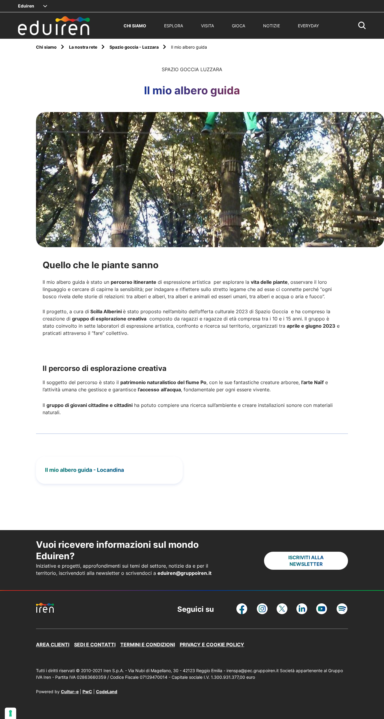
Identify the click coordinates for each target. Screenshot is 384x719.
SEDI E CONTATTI (95, 645)
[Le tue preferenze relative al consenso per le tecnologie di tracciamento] (10, 713)
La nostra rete (83, 47)
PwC (87, 691)
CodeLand (106, 691)
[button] (362, 25)
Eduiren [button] (26, 5)
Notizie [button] (271, 25)
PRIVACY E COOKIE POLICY (212, 645)
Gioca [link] (238, 25)
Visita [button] (207, 25)
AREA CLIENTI (52, 645)
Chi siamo (47, 47)
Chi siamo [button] (135, 25)
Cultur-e (70, 691)
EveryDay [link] (308, 25)
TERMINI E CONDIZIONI (147, 645)
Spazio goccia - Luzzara (135, 47)
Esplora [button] (173, 25)
